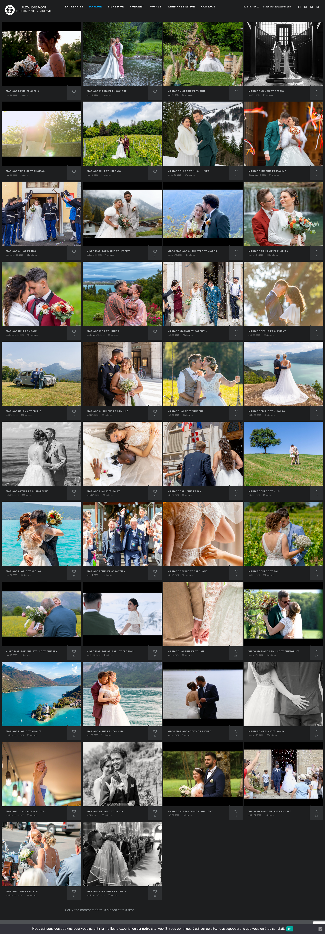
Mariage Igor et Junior (103, 331)
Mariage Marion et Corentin (188, 331)
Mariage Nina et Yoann (22, 331)
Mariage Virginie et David (266, 731)
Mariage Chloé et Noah (22, 251)
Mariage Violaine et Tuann (186, 91)
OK (289, 929)
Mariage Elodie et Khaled (24, 731)
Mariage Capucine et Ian (184, 491)
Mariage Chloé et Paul (264, 571)
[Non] (320, 929)
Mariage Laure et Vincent (186, 411)
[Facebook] (299, 6)
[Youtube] (311, 6)
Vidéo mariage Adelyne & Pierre (189, 731)
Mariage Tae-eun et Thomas (25, 171)
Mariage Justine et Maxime (267, 171)
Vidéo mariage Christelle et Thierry (31, 651)
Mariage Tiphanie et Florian (268, 251)
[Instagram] (305, 6)
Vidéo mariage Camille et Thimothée (273, 651)
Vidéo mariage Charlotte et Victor (192, 251)
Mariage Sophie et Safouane (187, 571)
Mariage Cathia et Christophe (27, 491)
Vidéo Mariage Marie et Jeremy (108, 251)
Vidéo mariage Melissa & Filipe (269, 811)
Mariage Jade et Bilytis (22, 891)
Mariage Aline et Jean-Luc (105, 731)
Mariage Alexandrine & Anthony (190, 811)
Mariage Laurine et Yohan (186, 651)
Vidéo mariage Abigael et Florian (110, 651)
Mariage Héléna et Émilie (23, 411)
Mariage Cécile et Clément (267, 331)
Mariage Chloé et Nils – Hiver (188, 171)
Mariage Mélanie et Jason (105, 811)
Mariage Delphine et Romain (106, 891)
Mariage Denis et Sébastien (106, 571)
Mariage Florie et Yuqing (23, 571)
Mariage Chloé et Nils (264, 491)
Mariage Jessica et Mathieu (25, 811)
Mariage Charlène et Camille (107, 411)
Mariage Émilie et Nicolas (266, 411)
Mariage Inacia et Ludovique (107, 91)
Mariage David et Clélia (22, 91)
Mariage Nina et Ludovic (104, 171)
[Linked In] (317, 6)
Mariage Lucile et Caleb (104, 491)
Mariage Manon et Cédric (266, 91)
